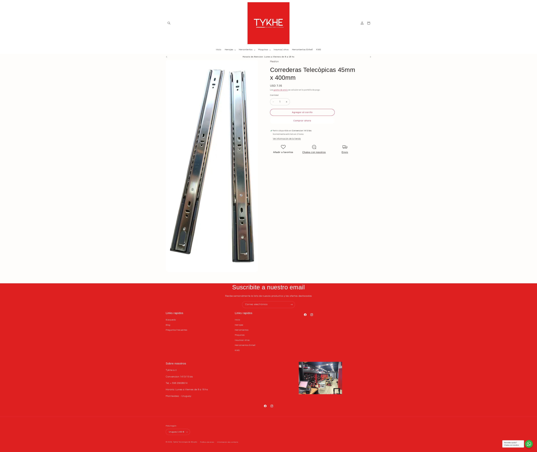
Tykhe (175, 442)
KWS (237, 350)
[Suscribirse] (291, 304)
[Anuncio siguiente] (370, 57)
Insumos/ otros (242, 340)
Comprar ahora (302, 121)
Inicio (237, 320)
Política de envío (207, 442)
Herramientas (242, 330)
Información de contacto (227, 442)
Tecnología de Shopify (187, 442)
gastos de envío (281, 90)
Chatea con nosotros (314, 152)
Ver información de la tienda (287, 139)
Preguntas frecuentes (176, 330)
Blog (168, 325)
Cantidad (274, 95)
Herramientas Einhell (245, 345)
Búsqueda (171, 320)
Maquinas (240, 335)
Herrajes (239, 325)
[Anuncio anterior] (166, 57)
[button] (169, 23)
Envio (345, 152)
